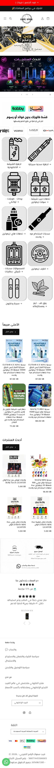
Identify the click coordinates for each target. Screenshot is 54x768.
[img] (27, 584)
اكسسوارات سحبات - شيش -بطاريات (14, 270)
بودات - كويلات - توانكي (14, 201)
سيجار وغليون (13, 303)
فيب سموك (39, 754)
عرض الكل (9, 331)
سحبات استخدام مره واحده (40, 235)
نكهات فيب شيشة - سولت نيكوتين (40, 201)
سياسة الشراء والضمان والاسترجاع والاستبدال (22, 659)
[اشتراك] (39, 703)
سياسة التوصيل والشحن (17, 668)
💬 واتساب (10, 650)
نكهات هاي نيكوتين (12, 234)
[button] (5, 18)
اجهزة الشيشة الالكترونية (14, 166)
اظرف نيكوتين (38, 269)
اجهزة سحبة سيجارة (38, 164)
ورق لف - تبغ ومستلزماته (39, 305)
